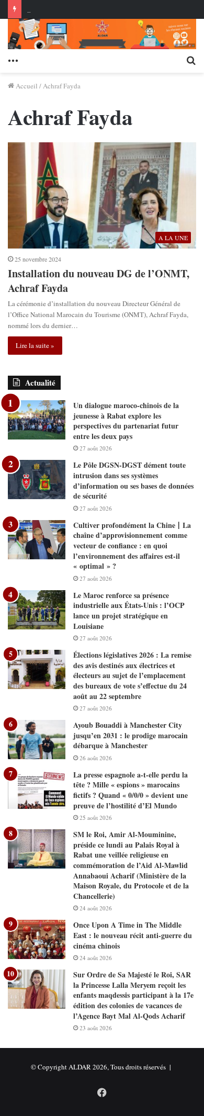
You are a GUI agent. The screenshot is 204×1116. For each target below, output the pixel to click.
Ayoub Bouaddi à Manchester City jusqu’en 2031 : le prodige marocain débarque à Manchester (130, 735)
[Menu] (13, 59)
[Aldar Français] (102, 34)
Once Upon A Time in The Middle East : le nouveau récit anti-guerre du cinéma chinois (132, 935)
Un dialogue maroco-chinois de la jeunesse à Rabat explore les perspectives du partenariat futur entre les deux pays (126, 421)
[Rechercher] (191, 59)
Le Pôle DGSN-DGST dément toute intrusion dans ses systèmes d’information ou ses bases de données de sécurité (133, 480)
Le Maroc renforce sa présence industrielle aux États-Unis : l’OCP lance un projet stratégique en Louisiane (129, 611)
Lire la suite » (35, 345)
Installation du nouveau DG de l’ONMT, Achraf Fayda (98, 281)
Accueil (26, 86)
